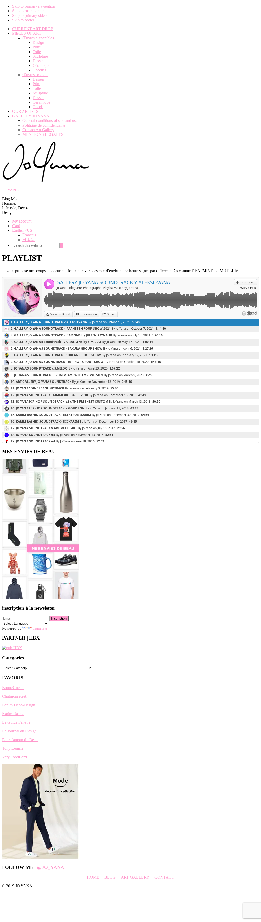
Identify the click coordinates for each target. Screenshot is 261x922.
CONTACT (164, 877)
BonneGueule (13, 687)
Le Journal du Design (19, 731)
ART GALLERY (135, 877)
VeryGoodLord (14, 757)
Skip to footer (23, 20)
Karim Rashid (13, 713)
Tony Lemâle (12, 748)
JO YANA (10, 190)
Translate (40, 628)
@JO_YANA (50, 867)
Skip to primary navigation (33, 6)
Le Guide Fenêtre (16, 722)
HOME (93, 877)
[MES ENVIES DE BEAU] (40, 598)
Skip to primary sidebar (31, 15)
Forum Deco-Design (18, 705)
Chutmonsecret (14, 696)
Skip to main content (28, 11)
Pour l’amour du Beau (20, 739)
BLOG (110, 877)
